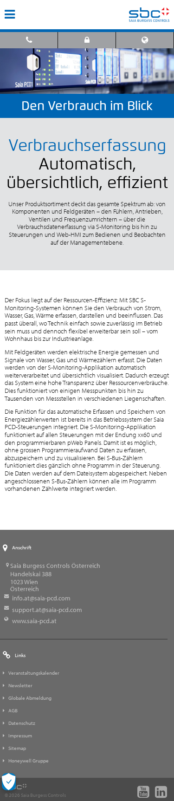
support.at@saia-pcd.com (47, 610)
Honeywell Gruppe (28, 760)
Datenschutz (21, 723)
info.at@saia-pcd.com (41, 598)
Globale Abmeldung (30, 698)
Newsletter (20, 685)
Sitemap (17, 748)
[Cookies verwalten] (9, 781)
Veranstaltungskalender (33, 673)
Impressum (20, 735)
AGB (13, 710)
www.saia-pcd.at (34, 621)
